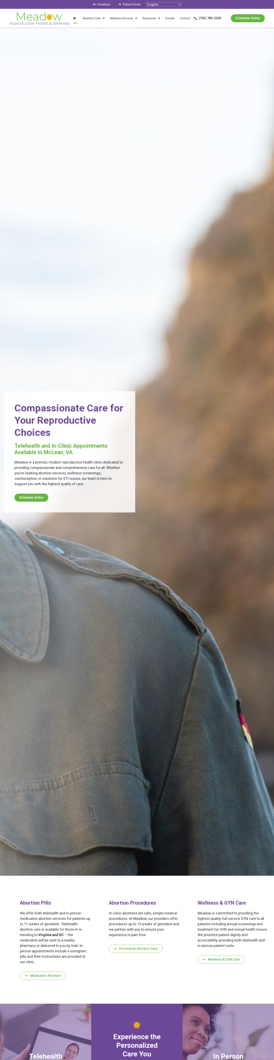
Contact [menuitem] (185, 18)
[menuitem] (75, 18)
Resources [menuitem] (149, 18)
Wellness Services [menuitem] (121, 18)
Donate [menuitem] (170, 18)
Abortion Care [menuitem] (92, 18)
